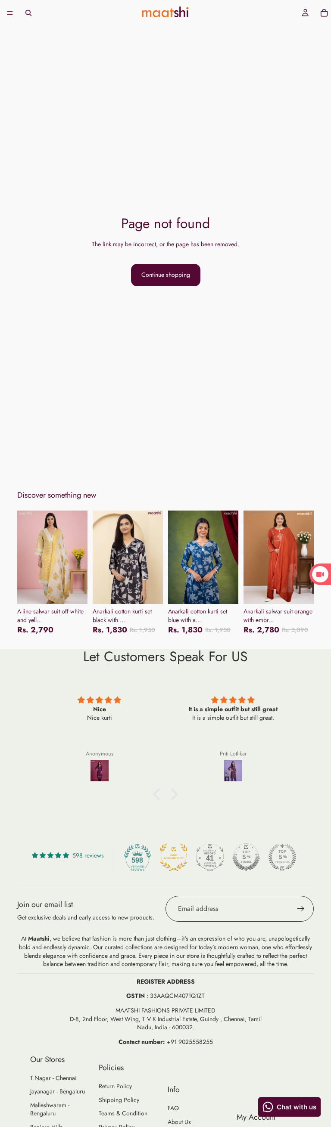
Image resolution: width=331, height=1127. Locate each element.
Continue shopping (165, 274)
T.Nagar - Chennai (53, 1078)
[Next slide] (78, 557)
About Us (179, 1122)
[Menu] (10, 13)
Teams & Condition (123, 1113)
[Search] (28, 12)
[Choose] (74, 590)
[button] (159, 794)
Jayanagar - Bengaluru (57, 1091)
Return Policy (115, 1086)
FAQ (173, 1108)
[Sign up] (301, 909)
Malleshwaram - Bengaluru (49, 1109)
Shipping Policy (119, 1100)
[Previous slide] (26, 557)
